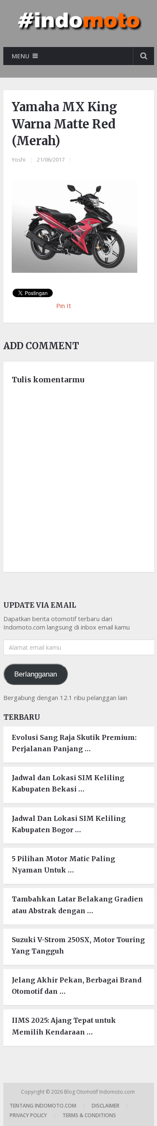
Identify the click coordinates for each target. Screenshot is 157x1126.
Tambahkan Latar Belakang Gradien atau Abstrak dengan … (77, 904)
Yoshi (19, 159)
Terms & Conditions (89, 1115)
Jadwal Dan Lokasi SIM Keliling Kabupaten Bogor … (69, 824)
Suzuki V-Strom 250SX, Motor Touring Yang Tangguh (78, 945)
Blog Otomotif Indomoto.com (100, 1091)
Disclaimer (105, 1105)
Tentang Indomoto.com (43, 1105)
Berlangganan (35, 674)
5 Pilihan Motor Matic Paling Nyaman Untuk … (63, 864)
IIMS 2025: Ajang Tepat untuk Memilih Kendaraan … (64, 1026)
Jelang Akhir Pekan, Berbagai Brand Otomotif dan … (77, 985)
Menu (20, 56)
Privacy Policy (28, 1115)
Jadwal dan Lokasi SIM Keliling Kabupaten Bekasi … (68, 783)
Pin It (63, 305)
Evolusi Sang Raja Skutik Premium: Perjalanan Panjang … (74, 743)
